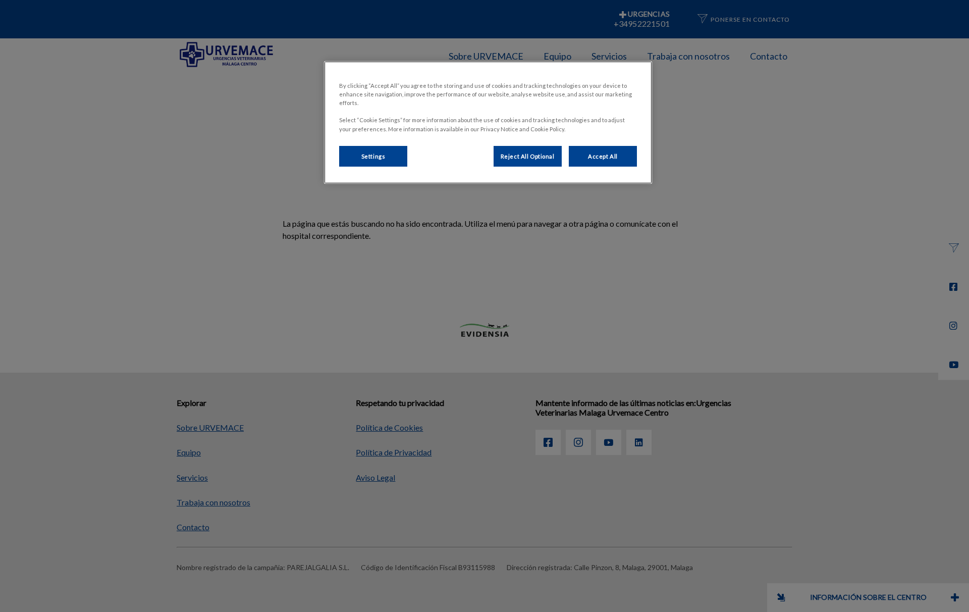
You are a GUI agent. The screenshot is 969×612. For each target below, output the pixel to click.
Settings (373, 156)
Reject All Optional (528, 156)
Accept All (603, 156)
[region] (488, 122)
